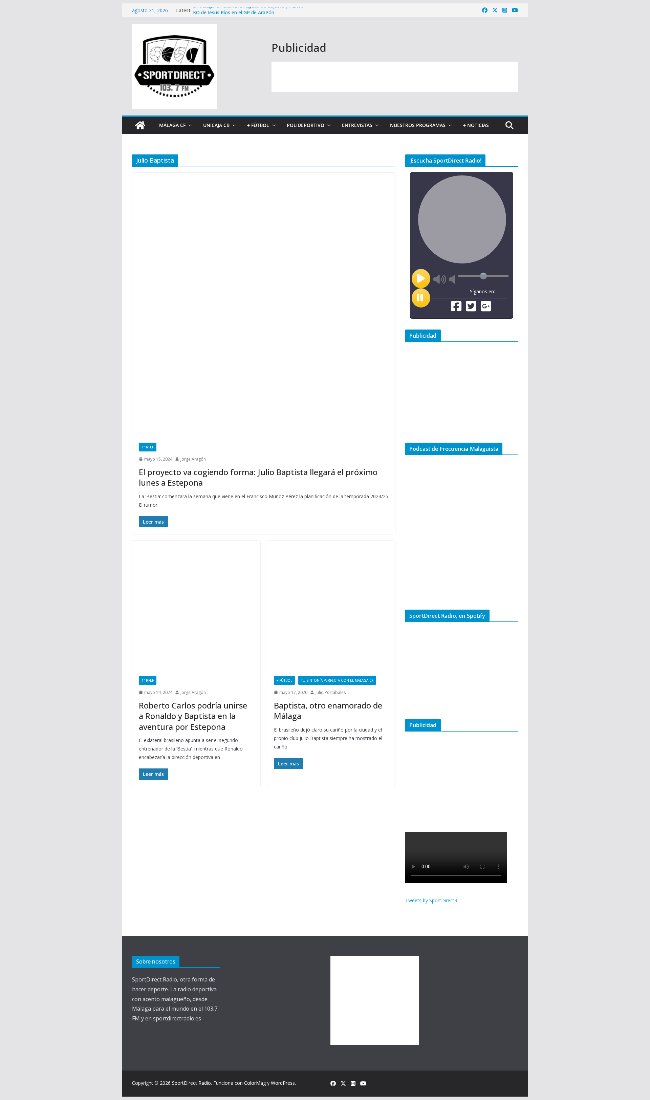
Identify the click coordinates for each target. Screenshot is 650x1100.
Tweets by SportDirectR (431, 900)
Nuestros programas (418, 125)
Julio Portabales (331, 692)
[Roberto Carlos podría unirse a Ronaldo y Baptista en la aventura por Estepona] (196, 605)
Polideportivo (305, 125)
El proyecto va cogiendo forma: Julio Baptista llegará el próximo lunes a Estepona (258, 477)
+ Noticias (476, 125)
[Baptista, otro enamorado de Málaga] (331, 605)
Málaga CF (172, 125)
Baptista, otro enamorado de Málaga (328, 710)
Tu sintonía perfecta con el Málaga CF (337, 680)
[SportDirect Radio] (140, 125)
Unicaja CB (216, 125)
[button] (189, 125)
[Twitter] (471, 308)
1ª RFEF (148, 447)
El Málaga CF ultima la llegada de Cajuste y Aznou (248, 10)
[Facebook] (456, 308)
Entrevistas (357, 125)
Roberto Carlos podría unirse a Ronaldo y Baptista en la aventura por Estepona (193, 716)
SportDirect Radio (191, 1083)
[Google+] (486, 308)
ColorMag (255, 1083)
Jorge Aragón (193, 459)
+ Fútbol (258, 125)
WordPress (283, 1083)
